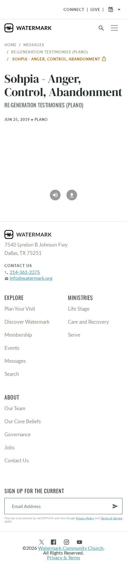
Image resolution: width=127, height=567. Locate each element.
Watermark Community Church (70, 548)
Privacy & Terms (63, 557)
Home (10, 44)
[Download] (72, 193)
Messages (33, 44)
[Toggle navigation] (114, 28)
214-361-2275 (25, 272)
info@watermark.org (31, 278)
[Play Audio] (55, 193)
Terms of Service (111, 518)
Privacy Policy (85, 518)
